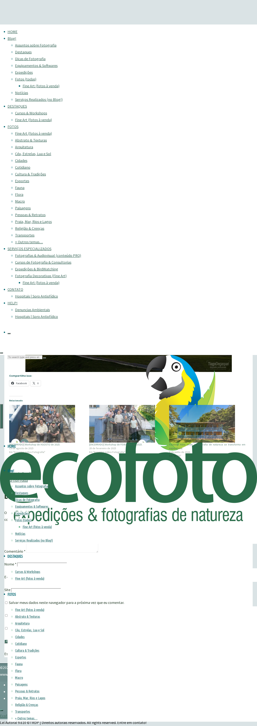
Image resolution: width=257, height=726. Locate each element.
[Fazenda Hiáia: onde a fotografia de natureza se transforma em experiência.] (207, 424)
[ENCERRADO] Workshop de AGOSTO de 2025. (34, 444)
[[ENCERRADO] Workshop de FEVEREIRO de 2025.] (127, 424)
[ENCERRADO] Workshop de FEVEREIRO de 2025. (115, 444)
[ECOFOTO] (128, 523)
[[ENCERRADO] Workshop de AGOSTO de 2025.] (47, 424)
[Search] (9, 333)
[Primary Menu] (1, 416)
